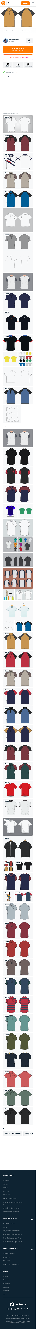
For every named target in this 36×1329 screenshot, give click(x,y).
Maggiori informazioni (11, 76)
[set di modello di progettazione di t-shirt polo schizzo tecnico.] (10, 373)
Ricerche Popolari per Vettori (12, 1325)
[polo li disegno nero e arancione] (17, 321)
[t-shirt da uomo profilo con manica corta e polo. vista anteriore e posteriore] (17, 261)
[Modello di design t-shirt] (17, 623)
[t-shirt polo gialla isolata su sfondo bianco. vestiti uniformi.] (10, 358)
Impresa (6, 1282)
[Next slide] (28, 1224)
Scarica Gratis (18, 49)
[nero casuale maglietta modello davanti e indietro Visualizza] (12, 945)
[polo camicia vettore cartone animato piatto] (17, 281)
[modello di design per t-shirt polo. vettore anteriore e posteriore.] (17, 390)
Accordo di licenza (9, 1315)
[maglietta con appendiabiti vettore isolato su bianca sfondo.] (17, 666)
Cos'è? (17, 72)
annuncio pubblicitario (13, 1225)
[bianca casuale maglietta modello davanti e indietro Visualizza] (17, 876)
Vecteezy (6, 1275)
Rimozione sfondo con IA (11, 1299)
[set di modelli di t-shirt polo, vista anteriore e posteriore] (8, 682)
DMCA (5, 1318)
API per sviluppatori (9, 1290)
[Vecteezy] (3, 3)
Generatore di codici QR (11, 1303)
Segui (29, 42)
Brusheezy (6, 1271)
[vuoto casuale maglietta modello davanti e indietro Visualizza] (17, 1151)
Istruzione (6, 1286)
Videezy (5, 1279)
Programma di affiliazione (11, 1322)
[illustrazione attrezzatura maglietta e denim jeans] (8, 976)
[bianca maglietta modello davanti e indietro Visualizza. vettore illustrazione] (17, 894)
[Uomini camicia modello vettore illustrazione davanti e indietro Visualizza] (17, 916)
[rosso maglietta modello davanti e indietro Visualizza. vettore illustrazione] (17, 857)
